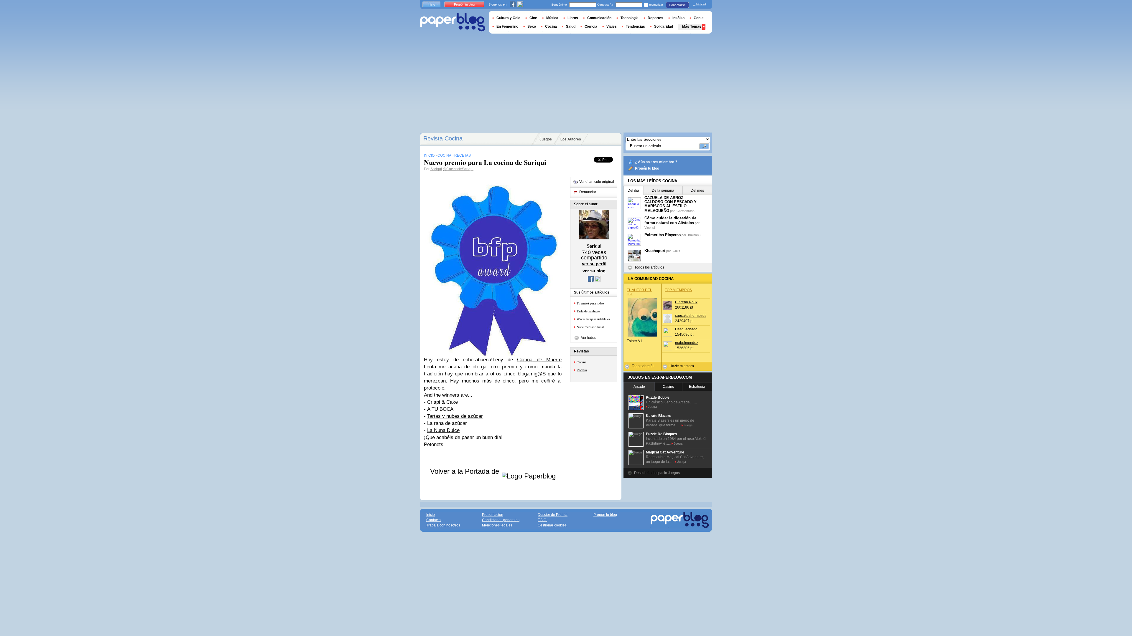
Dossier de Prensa (552, 515)
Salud (570, 26)
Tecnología (630, 18)
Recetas (582, 369)
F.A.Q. (542, 520)
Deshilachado (686, 329)
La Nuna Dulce (443, 430)
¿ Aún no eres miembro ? (656, 162)
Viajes (611, 26)
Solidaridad (663, 26)
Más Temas (691, 26)
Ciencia (591, 26)
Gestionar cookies (552, 525)
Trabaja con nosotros (443, 525)
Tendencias (635, 26)
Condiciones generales (500, 520)
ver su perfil (594, 263)
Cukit (676, 251)
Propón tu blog (647, 168)
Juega (652, 406)
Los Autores (570, 139)
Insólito (678, 18)
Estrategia (697, 387)
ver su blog (594, 270)
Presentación (492, 515)
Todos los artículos (649, 267)
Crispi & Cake (442, 402)
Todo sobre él (643, 366)
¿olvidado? (699, 4)
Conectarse (677, 5)
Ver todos (588, 338)
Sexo (531, 26)
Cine (533, 18)
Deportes (655, 18)
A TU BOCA (440, 409)
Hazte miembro (681, 366)
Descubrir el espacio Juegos (657, 473)
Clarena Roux (686, 302)
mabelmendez (686, 343)
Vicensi (649, 227)
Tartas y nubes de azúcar (455, 416)
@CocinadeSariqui (458, 169)
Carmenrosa (686, 211)
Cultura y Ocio (508, 18)
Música (552, 18)
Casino (668, 387)
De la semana (663, 190)
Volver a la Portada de (465, 471)
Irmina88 (694, 235)
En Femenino (507, 26)
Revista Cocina (443, 138)
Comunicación (599, 18)
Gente (699, 18)
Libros (572, 18)
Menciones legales (497, 525)
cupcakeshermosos (690, 316)
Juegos (545, 139)
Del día (633, 190)
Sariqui (436, 169)
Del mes (697, 190)
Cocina (581, 362)
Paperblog (452, 22)
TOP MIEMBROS (678, 290)
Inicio (431, 4)
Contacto (433, 520)
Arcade (639, 387)
